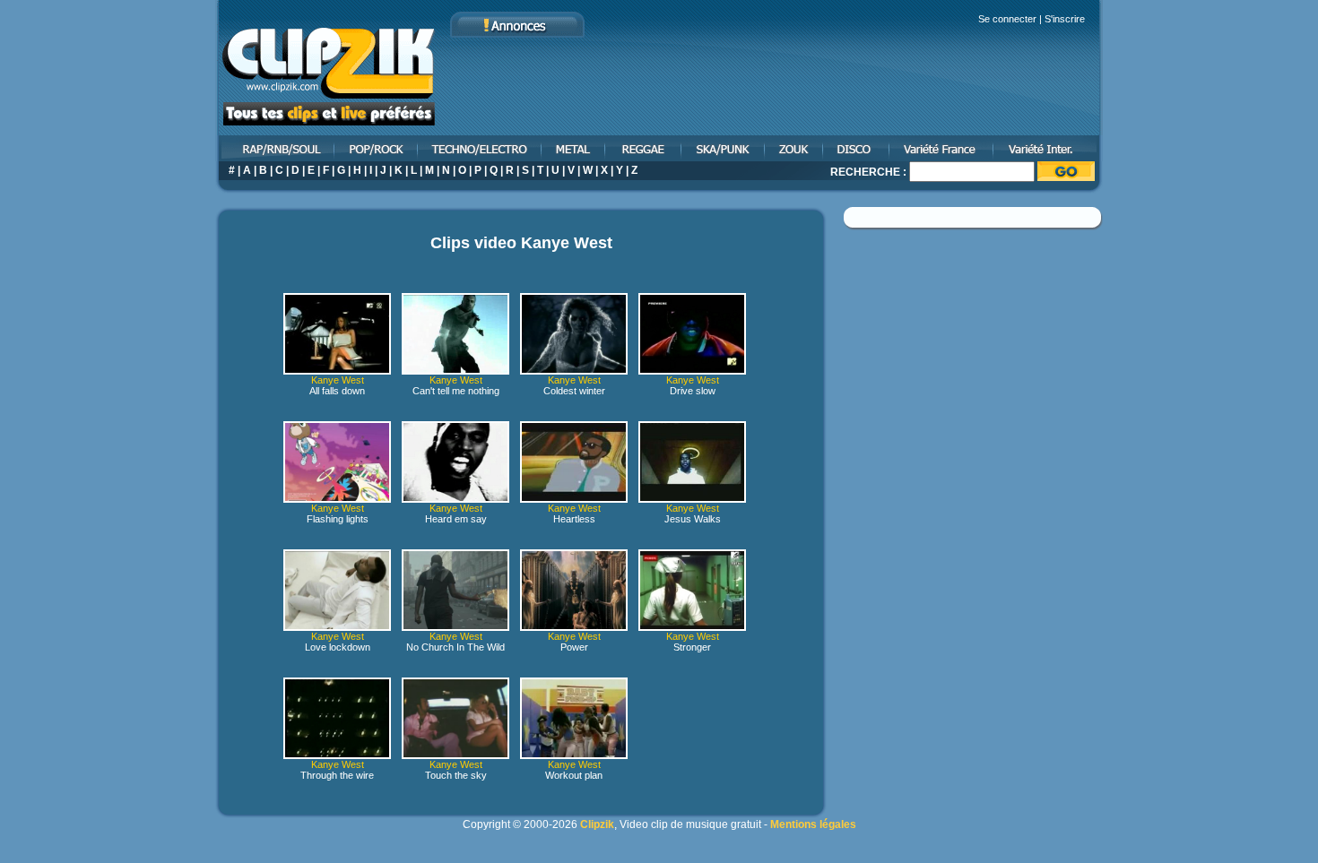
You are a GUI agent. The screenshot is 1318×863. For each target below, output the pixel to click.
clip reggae (644, 148)
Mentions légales (813, 824)
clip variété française (942, 148)
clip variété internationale (1048, 148)
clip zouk (795, 148)
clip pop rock (377, 148)
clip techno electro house (480, 148)
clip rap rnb (275, 148)
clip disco (857, 148)
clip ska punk (724, 148)
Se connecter (1007, 18)
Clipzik (597, 824)
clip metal (574, 148)
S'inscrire (1065, 18)
